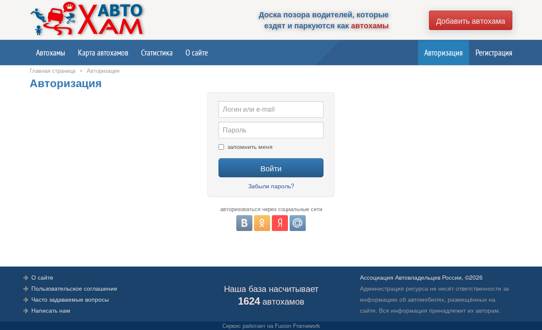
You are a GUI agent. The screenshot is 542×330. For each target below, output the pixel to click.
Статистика (157, 52)
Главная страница (52, 70)
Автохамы (50, 52)
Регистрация (494, 52)
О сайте (196, 52)
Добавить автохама (470, 20)
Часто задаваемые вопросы (70, 299)
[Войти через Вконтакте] (244, 223)
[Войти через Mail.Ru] (298, 223)
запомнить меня (250, 146)
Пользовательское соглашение (74, 288)
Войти (271, 167)
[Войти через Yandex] (280, 223)
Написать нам (50, 310)
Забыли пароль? (271, 186)
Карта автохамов (103, 52)
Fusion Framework (297, 326)
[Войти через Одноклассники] (262, 223)
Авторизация (443, 52)
